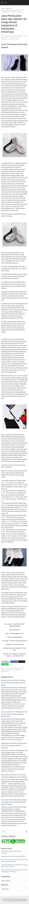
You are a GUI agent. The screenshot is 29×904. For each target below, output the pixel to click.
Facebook (14, 661)
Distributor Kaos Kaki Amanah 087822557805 (13, 856)
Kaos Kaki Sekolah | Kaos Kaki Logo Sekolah (14, 37)
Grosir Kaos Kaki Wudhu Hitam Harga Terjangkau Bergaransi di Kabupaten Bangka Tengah (14, 802)
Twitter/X (22, 661)
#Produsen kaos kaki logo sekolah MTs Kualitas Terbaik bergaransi (12, 670)
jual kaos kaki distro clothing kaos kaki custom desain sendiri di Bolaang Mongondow (14, 714)
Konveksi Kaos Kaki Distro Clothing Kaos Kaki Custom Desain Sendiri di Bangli (13, 682)
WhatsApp (5, 664)
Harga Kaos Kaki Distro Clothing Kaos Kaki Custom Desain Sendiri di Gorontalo (14, 745)
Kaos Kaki (8, 8)
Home (2, 8)
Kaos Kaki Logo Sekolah (16, 35)
